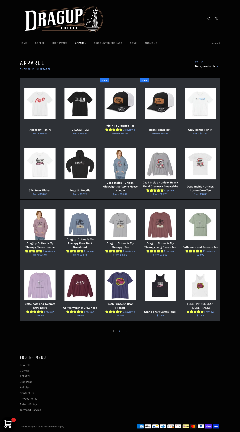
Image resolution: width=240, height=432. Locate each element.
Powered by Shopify (54, 426)
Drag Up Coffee (35, 426)
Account (216, 43)
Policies (25, 387)
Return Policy (28, 404)
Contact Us (27, 393)
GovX (133, 43)
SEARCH (25, 365)
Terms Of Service (30, 409)
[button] (114, 129)
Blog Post (26, 381)
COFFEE (40, 43)
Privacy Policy (28, 398)
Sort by (199, 62)
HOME (23, 43)
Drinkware (59, 43)
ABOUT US (151, 43)
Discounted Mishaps (108, 43)
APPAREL (80, 43)
